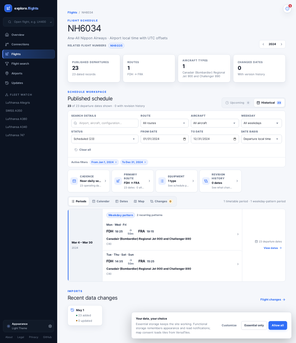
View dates (271, 248)
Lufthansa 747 (15, 135)
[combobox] (31, 22)
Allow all (278, 325)
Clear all (85, 149)
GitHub (47, 337)
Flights (72, 12)
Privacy (33, 337)
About (9, 337)
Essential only (254, 325)
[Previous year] (263, 44)
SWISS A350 (14, 110)
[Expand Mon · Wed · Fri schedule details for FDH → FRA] (172, 234)
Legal (20, 337)
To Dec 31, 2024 (132, 162)
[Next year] (281, 44)
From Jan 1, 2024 (102, 162)
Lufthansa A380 (16, 119)
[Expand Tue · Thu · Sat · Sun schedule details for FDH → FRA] (172, 264)
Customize (229, 325)
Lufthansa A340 (16, 127)
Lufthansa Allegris (18, 102)
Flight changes (270, 299)
